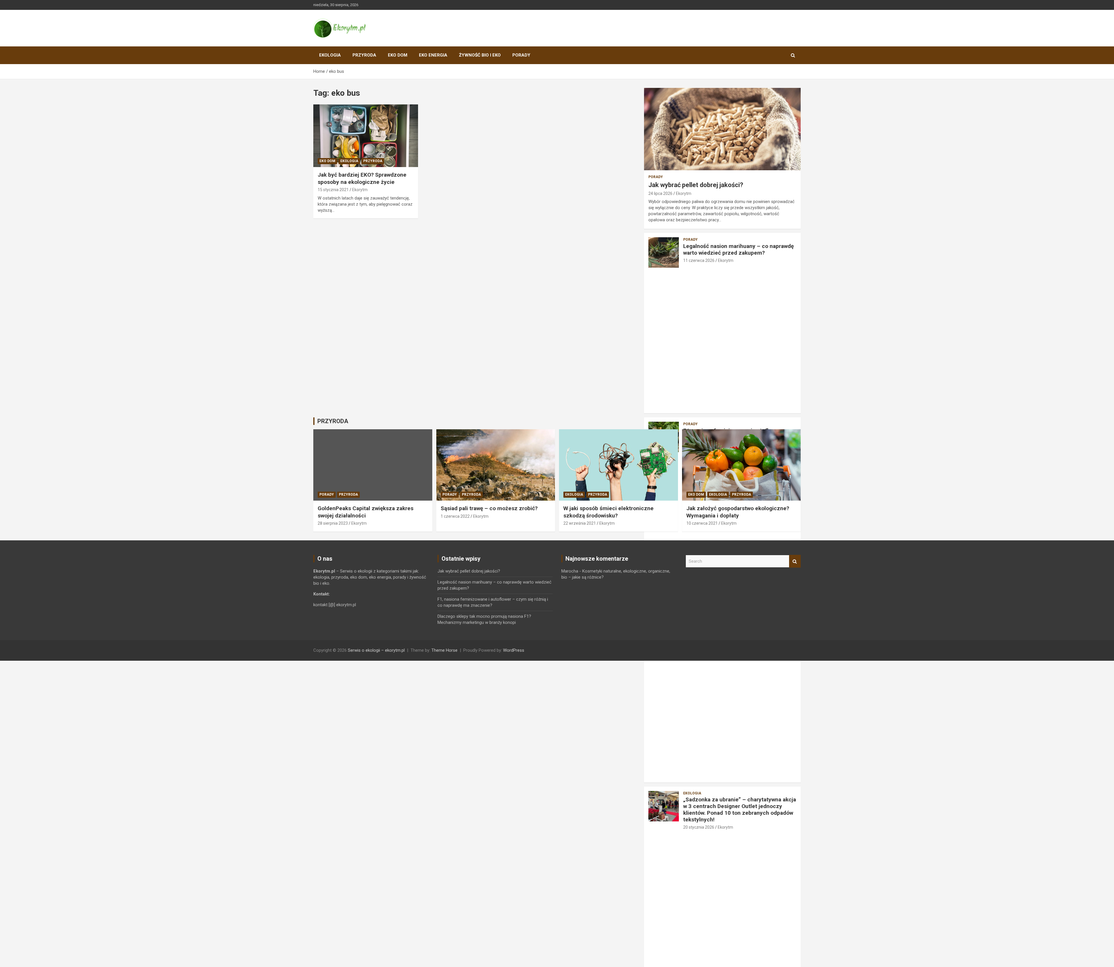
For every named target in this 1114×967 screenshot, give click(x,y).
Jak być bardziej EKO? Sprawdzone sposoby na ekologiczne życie (362, 178)
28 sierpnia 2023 (333, 523)
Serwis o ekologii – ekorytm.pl (376, 650)
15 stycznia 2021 (333, 189)
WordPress (513, 650)
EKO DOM (397, 55)
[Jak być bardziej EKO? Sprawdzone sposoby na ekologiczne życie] (365, 135)
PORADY (521, 55)
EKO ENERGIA (433, 55)
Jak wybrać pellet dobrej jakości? (695, 185)
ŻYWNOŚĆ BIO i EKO (480, 55)
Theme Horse (444, 650)
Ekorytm (360, 189)
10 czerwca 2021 (702, 523)
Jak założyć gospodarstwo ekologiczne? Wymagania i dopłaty (737, 512)
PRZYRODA (364, 55)
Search (795, 561)
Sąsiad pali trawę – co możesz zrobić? (489, 508)
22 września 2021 (579, 523)
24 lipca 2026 (660, 193)
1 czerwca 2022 (455, 516)
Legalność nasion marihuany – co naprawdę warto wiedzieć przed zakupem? (738, 249)
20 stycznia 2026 (698, 827)
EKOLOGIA (330, 55)
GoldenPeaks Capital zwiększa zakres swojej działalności (365, 512)
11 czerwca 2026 (699, 260)
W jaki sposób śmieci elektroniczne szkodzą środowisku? (608, 512)
